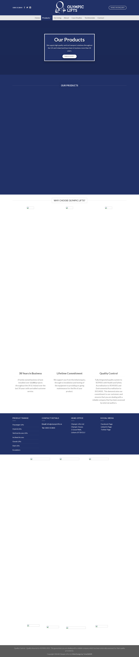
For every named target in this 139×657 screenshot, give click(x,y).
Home (37, 18)
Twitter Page (105, 429)
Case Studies (77, 18)
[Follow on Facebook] (24, 8)
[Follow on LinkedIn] (30, 8)
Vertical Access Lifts (20, 433)
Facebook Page (106, 424)
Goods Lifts (16, 441)
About (66, 18)
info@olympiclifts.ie (54, 424)
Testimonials (90, 18)
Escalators (16, 450)
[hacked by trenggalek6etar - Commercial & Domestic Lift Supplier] (69, 7)
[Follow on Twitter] (27, 8)
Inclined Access (18, 437)
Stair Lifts (16, 446)
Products (46, 18)
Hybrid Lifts (17, 429)
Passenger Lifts (18, 425)
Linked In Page (106, 427)
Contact (101, 18)
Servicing (57, 18)
